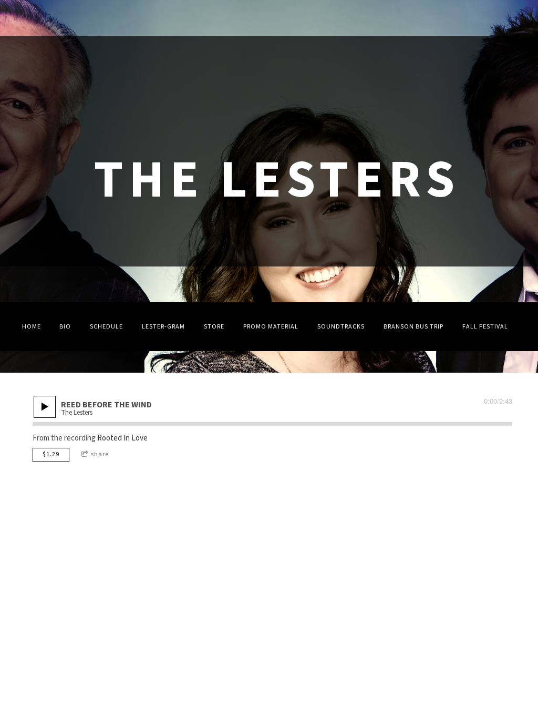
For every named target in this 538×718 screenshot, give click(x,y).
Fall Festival (485, 326)
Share (100, 454)
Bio (65, 326)
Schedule (106, 326)
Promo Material (270, 326)
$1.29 (51, 454)
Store (214, 326)
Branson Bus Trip (413, 326)
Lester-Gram (163, 326)
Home (31, 326)
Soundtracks (341, 326)
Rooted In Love (122, 438)
